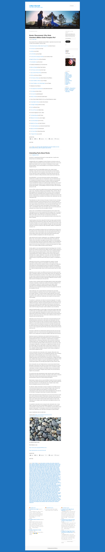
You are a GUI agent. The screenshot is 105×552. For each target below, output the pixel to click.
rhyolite (39, 493)
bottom (59, 466)
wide (35, 501)
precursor (41, 490)
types (43, 499)
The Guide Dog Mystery (35, 125)
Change (48, 468)
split (60, 496)
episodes (44, 474)
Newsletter (67, 78)
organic (41, 488)
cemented (40, 468)
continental (52, 471)
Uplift (33, 500)
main (48, 483)
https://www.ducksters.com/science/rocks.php (37, 450)
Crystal (37, 472)
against (33, 464)
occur (50, 487)
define (38, 473)
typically (48, 499)
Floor (30, 477)
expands (50, 475)
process (34, 491)
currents (49, 472)
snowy (46, 147)
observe (44, 487)
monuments (31, 486)
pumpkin (43, 147)
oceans (58, 487)
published (49, 491)
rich (44, 493)
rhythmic (41, 493)
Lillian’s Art (47, 27)
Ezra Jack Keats (49, 146)
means (50, 484)
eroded (47, 474)
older (33, 488)
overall (52, 488)
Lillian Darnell (34, 6)
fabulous (41, 476)
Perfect (36, 489)
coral (30, 472)
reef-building (47, 492)
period (38, 489)
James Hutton (52, 481)
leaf (56, 146)
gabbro (30, 478)
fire (56, 476)
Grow (51, 479)
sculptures (53, 494)
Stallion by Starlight (33, 67)
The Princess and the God (35, 69)
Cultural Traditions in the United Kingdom (38, 83)
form (41, 477)
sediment (37, 495)
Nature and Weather (68, 76)
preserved (55, 490)
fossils (48, 477)
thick (48, 498)
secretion (34, 495)
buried (46, 467)
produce (37, 491)
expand (48, 475)
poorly (59, 489)
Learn (47, 482)
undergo (51, 499)
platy (56, 489)
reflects (50, 492)
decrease (30, 473)
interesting (41, 481)
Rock (50, 493)
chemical (54, 468)
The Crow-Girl (33, 93)
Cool (55, 471)
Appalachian (34, 465)
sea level (56, 494)
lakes (30, 482)
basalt (35, 466)
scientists (44, 494)
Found (51, 477)
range (38, 492)
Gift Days (32, 75)
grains (39, 479)
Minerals (50, 485)
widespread (38, 501)
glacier (57, 478)
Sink (38, 496)
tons (34, 499)
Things (52, 498)
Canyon (54, 467)
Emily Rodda (45, 146)
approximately (45, 465)
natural (53, 486)
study (51, 497)
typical (46, 499)
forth (46, 477)
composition (42, 470)
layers (45, 482)
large (34, 482)
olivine (35, 488)
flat (60, 476)
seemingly (46, 495)
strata (43, 497)
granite (44, 479)
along (46, 464)
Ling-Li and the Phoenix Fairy (36, 72)
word (48, 501)
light (50, 482)
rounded (59, 493)
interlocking (45, 481)
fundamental (57, 477)
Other (50, 488)
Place (47, 489)
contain (46, 471)
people (33, 489)
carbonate (57, 467)
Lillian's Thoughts (35, 463)
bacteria (30, 466)
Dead (57, 472)
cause (38, 468)
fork (39, 477)
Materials (44, 484)
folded (35, 477)
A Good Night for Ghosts (35, 101)
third (48, 147)
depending (43, 473)
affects (30, 464)
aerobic (56, 463)
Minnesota (56, 485)
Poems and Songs (68, 80)
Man (32, 147)
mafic (39, 483)
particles (57, 488)
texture (41, 498)
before (43, 466)
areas (48, 465)
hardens (59, 479)
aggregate (37, 464)
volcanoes (49, 500)
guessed (53, 479)
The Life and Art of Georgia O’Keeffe (36, 56)
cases (35, 468)
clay (40, 469)
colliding (51, 469)
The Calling (33, 91)
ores (39, 488)
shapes (57, 495)
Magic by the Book (34, 128)
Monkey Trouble (33, 96)
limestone (59, 482)
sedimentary (41, 495)
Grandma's (54, 146)
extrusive (36, 476)
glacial (54, 478)
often (30, 488)
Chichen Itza (31, 469)
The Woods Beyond (34, 115)
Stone (41, 497)
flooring (32, 477)
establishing (54, 474)
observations (40, 487)
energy (33, 474)
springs (30, 497)
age (35, 464)
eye (39, 476)
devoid (58, 473)
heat (32, 480)
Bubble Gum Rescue (34, 123)
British (36, 467)
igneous (50, 480)
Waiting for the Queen (34, 117)
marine (36, 484)
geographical (44, 478)
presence (48, 490)
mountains (42, 486)
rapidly (41, 492)
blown (52, 466)
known (59, 481)
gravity (46, 479)
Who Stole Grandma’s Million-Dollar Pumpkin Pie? (39, 45)
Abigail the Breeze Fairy (34, 59)
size (40, 496)
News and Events (68, 77)
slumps (48, 496)
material (41, 484)
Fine (55, 476)
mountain (38, 486)
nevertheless (31, 487)
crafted (32, 472)
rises (45, 493)
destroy (56, 473)
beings (45, 466)
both (56, 466)
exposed (57, 475)
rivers (48, 493)
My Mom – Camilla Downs (69, 89)
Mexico (35, 485)
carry (33, 468)
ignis (52, 480)
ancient (59, 464)
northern (36, 487)
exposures (31, 476)
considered (39, 471)
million (40, 147)
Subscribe (67, 41)
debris (60, 472)
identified (47, 480)
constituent (43, 471)
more (34, 486)
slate (42, 496)
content (49, 471)
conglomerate (35, 471)
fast (43, 476)
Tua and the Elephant (34, 120)
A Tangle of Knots (34, 133)
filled (53, 476)
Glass (30, 479)
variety (40, 500)
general (37, 478)
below (47, 466)
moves (45, 486)
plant (52, 489)
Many (52, 483)
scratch (50, 494)
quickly (36, 492)
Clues (42, 469)
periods (40, 489)
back (59, 465)
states (35, 497)
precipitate (34, 490)
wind (40, 501)
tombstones (31, 499)
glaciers (59, 478)
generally (39, 478)
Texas (39, 498)
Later (38, 482)
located (32, 483)
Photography (67, 79)
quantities (30, 492)
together (59, 498)
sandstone (38, 494)
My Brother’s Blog (49, 507)
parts (59, 488)
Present (52, 490)
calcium (48, 467)
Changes (51, 468)
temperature (34, 498)
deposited (46, 473)
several (53, 495)
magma (42, 483)
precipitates (38, 490)
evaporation (58, 474)
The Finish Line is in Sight (33, 509)
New (34, 487)
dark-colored (54, 472)
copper (59, 471)
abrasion (44, 463)
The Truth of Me (33, 131)
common (58, 469)
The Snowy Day (33, 48)
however (40, 480)
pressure (58, 490)
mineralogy (47, 485)
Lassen (36, 482)
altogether (52, 464)
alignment (43, 464)
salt (32, 494)
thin (50, 498)
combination (54, 469)
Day (39, 146)
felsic (51, 476)
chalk (46, 468)
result (33, 493)
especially (50, 474)
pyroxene (56, 491)
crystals (43, 472)
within (46, 501)
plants (55, 489)
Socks (32, 107)
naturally (55, 486)
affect (58, 463)
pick (45, 489)
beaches (40, 466)
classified (34, 469)
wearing (30, 501)
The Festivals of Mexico (35, 77)
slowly (46, 496)
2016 (38, 146)
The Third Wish (33, 53)
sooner (51, 496)
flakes (58, 476)
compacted (34, 470)
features (46, 476)
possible (30, 490)
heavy (34, 480)
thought (54, 498)
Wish (50, 147)
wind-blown (43, 501)
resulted (36, 493)
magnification (45, 483)
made (37, 483)
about (41, 463)
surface (57, 497)
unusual (30, 500)
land (32, 482)
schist (42, 494)
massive (38, 484)
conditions (31, 471)
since (36, 496)
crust (34, 472)
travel (41, 499)
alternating (49, 464)
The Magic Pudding (34, 104)
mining (53, 485)
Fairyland (67, 73)
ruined (30, 494)
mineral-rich (43, 485)
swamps (30, 498)
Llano (30, 483)
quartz (34, 492)
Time (56, 498)
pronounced (40, 491)
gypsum (56, 479)
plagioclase (49, 489)
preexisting (45, 490)
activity (53, 463)
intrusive (48, 481)
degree (40, 473)
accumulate (47, 463)
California (51, 467)
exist (45, 475)
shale (55, 495)
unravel (60, 499)
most (36, 486)
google (37, 479)
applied (41, 465)
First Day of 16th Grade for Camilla (35, 529)
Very (42, 500)
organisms (44, 488)
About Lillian (42, 27)
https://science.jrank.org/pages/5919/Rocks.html (38, 447)
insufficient (37, 481)
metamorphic (58, 484)
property (44, 491)
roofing (54, 493)
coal (43, 469)
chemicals (57, 468)
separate (49, 495)
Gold (34, 479)
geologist (47, 478)
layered (42, 482)
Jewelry (56, 481)
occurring (52, 487)
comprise (50, 470)
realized (43, 492)
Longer (35, 483)
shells (30, 496)
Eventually (32, 475)
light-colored (54, 482)
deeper (36, 473)
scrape (47, 494)
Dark (51, 472)
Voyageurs (53, 500)
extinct (34, 476)
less (49, 482)
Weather (66, 84)
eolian (42, 474)
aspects (53, 465)
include (57, 480)
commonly (31, 470)
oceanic (55, 487)
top (35, 499)
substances (54, 497)
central (43, 468)
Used (35, 500)
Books (33, 146)
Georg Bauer (51, 478)
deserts (53, 473)
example (39, 475)
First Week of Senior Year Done (34, 519)
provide (47, 491)
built (43, 467)
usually (37, 500)
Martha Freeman (35, 147)
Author (52, 27)
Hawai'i (30, 480)
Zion (33, 502)
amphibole (56, 464)
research (30, 493)
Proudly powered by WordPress (52, 548)
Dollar (41, 146)
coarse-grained (47, 469)
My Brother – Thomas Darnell (70, 88)
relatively (56, 492)
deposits (50, 473)
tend (37, 498)
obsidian (47, 487)
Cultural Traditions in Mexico (36, 80)
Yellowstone (57, 501)
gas (34, 478)
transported (38, 499)
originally (47, 488)
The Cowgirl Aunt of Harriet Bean (36, 88)
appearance (38, 465)
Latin (40, 482)
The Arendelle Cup (33, 61)
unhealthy (54, 499)
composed (38, 470)
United (57, 499)
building (38, 467)
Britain (33, 467)
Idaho (44, 480)
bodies (55, 466)
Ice (42, 480)
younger (30, 502)
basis (37, 466)
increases (30, 481)
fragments (53, 477)
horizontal (37, 480)
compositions (47, 470)
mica (37, 485)
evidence (36, 475)
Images (54, 480)
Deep (33, 473)
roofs (56, 493)
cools (57, 471)
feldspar (49, 476)
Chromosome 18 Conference (34, 27)
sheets (60, 495)
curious (46, 472)
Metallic (52, 484)
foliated (37, 477)
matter (47, 484)
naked (47, 486)
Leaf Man (32, 51)
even (30, 475)
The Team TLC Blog (65, 507)
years (53, 501)
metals (55, 484)
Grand (41, 479)
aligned (40, 464)
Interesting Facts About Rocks (39, 153)
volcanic (46, 500)
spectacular (57, 496)
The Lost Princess (34, 109)
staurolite (38, 497)
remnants (59, 492)
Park (54, 488)
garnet (33, 478)
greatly (49, 479)
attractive (56, 465)
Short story (67, 81)
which (33, 501)
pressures (31, 491)
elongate (30, 474)
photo (43, 489)
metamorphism (31, 485)
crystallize (40, 472)
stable (33, 497)
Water (56, 500)
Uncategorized (67, 82)
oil (31, 488)
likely (57, 482)
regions (53, 492)
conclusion (58, 470)
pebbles (30, 489)
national (50, 486)
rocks (52, 493)
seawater (30, 495)
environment (39, 474)
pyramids (53, 491)
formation (43, 477)
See (44, 495)
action (51, 463)
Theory (44, 498)
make (50, 483)
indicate (34, 481)
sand (36, 494)
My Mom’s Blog (33, 507)
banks (33, 466)
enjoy (36, 474)
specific (54, 496)
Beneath (50, 466)
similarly (34, 496)
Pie (41, 147)
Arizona (51, 465)
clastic (38, 469)
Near (58, 486)
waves (59, 500)
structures (45, 497)
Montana (59, 485)
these (46, 498)
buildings (41, 467)
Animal (30, 465)
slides (44, 496)
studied (49, 497)
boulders (30, 467)
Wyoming (50, 501)
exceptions (42, 475)
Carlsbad (30, 468)
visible (44, 500)
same (34, 494)
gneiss (32, 479)
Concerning (54, 470)
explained (53, 475)
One (37, 488)
